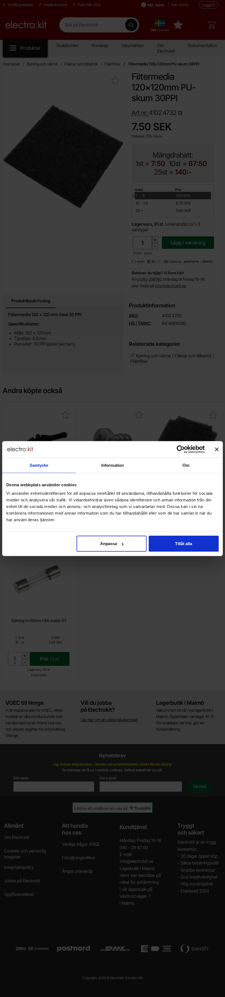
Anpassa (108, 543)
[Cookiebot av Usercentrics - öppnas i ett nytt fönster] (181, 449)
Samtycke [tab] (39, 465)
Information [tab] (112, 465)
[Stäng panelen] (217, 449)
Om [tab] (185, 465)
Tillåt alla (183, 543)
